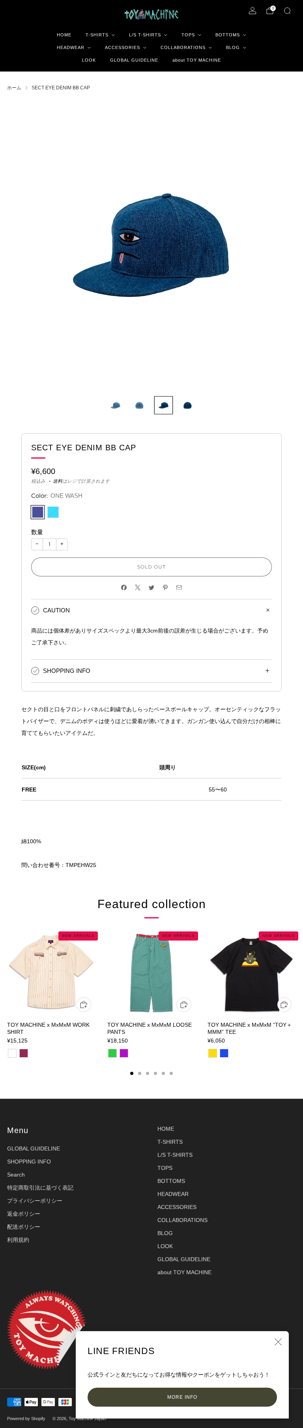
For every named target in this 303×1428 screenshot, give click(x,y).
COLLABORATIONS (183, 47)
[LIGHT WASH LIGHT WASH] (53, 512)
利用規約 (18, 1240)
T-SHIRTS (97, 34)
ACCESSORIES (122, 47)
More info (182, 1397)
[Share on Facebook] (124, 588)
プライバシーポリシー (34, 1201)
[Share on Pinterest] (165, 588)
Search (16, 1174)
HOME (64, 34)
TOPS (188, 34)
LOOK (89, 60)
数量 (37, 532)
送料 (57, 481)
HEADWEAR (70, 47)
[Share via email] (179, 588)
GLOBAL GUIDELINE (134, 60)
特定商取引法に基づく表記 (40, 1187)
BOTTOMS (227, 34)
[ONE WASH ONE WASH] (37, 512)
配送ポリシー (23, 1227)
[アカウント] (252, 11)
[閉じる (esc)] (278, 1341)
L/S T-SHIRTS (145, 34)
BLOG (233, 47)
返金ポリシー (23, 1214)
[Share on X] (138, 588)
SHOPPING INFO (29, 1161)
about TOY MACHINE (196, 60)
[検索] (287, 11)
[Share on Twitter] (152, 588)
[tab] (131, 1073)
